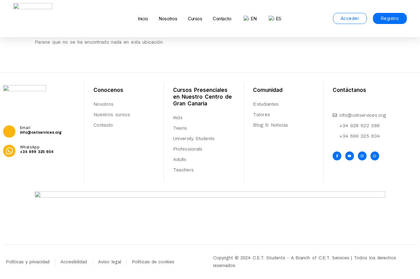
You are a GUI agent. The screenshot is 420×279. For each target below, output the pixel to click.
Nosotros (168, 19)
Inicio (143, 19)
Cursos (195, 19)
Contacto (222, 19)
